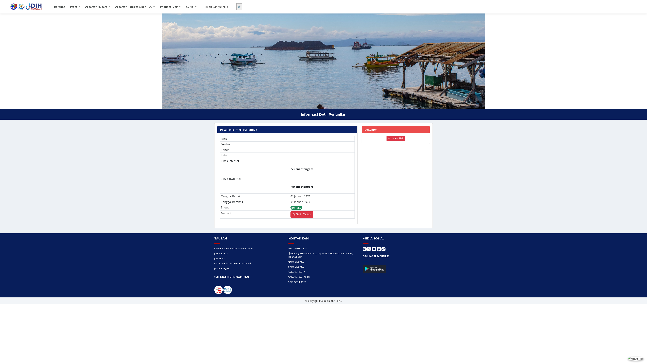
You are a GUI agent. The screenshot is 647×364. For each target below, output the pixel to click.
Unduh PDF (396, 138)
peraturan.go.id (222, 268)
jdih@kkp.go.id (298, 281)
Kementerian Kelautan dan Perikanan (233, 248)
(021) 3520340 (298, 271)
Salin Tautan (303, 214)
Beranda (59, 6)
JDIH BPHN (219, 258)
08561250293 (297, 261)
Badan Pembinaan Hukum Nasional (232, 263)
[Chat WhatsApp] (636, 358)
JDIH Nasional (221, 253)
